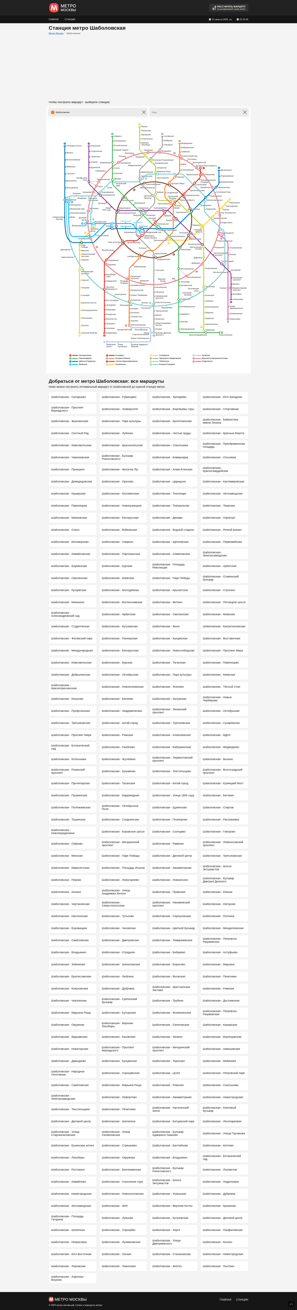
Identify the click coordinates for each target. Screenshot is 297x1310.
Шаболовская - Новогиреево (120, 879)
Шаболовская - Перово (66, 879)
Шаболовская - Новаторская (69, 1048)
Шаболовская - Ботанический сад (70, 747)
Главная (53, 19)
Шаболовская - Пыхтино (218, 1266)
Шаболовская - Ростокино (68, 1169)
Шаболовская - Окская (116, 1254)
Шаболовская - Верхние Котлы (172, 1205)
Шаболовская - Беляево (117, 698)
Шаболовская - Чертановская (70, 904)
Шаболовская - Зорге (166, 1230)
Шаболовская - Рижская (117, 735)
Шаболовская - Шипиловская (121, 964)
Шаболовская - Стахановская (171, 1254)
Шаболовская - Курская (117, 566)
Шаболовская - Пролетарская (70, 783)
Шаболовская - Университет (120, 409)
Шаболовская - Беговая (218, 795)
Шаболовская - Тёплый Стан (221, 686)
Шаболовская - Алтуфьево (220, 952)
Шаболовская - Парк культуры (121, 421)
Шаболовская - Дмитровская (120, 940)
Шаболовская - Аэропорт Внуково (67, 1278)
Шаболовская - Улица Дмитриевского (166, 1242)
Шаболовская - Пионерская (120, 638)
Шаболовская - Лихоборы (67, 1157)
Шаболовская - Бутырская (119, 1012)
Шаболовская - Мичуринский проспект (120, 844)
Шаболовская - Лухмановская (121, 1242)
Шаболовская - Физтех (167, 1266)
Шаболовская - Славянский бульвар (221, 578)
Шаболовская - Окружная (67, 1024)
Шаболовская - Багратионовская (224, 626)
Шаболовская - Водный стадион (173, 529)
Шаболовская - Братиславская (71, 976)
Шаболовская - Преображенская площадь (224, 445)
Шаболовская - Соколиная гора (122, 1181)
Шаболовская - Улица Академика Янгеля (116, 892)
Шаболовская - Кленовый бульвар (219, 1109)
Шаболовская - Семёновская (171, 553)
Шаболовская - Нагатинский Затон (170, 1109)
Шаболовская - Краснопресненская (64, 687)
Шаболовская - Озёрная (67, 843)
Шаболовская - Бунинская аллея (72, 1145)
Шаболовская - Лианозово (119, 1266)
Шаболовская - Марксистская (70, 867)
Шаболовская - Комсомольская (71, 445)
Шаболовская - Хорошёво (118, 1230)
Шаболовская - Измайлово (68, 1181)
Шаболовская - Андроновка (221, 1181)
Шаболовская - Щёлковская (170, 541)
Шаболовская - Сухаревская (221, 722)
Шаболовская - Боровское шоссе (123, 831)
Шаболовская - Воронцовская (222, 1036)
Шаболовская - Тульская (118, 916)
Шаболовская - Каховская (118, 1036)
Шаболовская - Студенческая (70, 626)
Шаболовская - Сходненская (120, 819)
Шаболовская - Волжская (168, 976)
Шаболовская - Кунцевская (68, 590)
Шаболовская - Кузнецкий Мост (223, 783)
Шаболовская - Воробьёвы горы (173, 409)
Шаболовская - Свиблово (118, 747)
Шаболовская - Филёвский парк (71, 638)
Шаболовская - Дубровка (118, 988)
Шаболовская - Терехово (168, 1061)
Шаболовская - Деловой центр (172, 855)
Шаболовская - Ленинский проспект (169, 711)
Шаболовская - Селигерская (170, 1024)
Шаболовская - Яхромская (68, 1266)
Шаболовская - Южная (217, 892)
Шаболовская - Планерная (169, 819)
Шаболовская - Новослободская (173, 650)
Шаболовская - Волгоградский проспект (222, 771)
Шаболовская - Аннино (66, 892)
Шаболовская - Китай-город (120, 722)
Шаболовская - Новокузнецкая (122, 505)
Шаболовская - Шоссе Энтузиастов (217, 868)
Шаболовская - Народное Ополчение (67, 1073)
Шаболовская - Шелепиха (118, 1121)
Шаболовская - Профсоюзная (70, 710)
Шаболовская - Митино (167, 602)
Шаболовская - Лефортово (119, 1097)
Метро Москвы (56, 33)
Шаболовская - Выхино (218, 759)
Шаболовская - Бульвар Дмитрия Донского (218, 880)
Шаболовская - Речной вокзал (222, 529)
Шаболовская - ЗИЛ (115, 1205)
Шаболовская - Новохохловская (123, 1193)
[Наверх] (291, 1304)
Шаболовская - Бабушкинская (171, 747)
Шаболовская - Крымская (219, 1205)
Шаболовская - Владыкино (68, 952)
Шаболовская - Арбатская (220, 566)
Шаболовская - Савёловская (70, 940)
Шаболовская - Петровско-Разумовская (220, 940)
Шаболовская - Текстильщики (171, 771)
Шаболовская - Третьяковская (70, 722)
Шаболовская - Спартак (218, 807)
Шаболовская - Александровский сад (65, 614)
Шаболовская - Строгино (219, 590)
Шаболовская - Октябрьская (120, 674)
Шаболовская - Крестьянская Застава (171, 988)
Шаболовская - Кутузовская (120, 626)
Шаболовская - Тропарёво (169, 397)
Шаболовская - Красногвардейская (215, 469)
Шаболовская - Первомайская (222, 541)
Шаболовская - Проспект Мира (223, 650)
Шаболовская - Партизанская (121, 553)
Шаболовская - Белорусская (120, 517)
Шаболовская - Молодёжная (120, 590)
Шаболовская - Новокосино (170, 879)
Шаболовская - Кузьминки (118, 771)
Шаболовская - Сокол (65, 529)
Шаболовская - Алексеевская (171, 735)
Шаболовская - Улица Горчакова (224, 1133)
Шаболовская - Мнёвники (219, 1061)
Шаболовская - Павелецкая (69, 505)
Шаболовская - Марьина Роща (71, 1012)
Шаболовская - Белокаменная (121, 1169)
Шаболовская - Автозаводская (223, 493)
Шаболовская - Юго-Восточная (71, 1254)
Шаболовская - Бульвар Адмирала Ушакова (168, 1133)
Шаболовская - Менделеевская (223, 928)
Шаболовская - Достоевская (221, 1000)
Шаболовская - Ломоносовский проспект (223, 844)
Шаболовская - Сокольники (170, 445)
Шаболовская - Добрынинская (70, 674)
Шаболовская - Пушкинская (69, 795)
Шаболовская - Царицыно (169, 481)
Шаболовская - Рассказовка (221, 819)
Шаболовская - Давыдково (68, 1061)
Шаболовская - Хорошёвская (121, 1073)
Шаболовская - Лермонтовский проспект (172, 759)
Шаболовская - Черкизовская (70, 457)
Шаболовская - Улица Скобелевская (116, 1133)
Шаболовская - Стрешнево (119, 1145)
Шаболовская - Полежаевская (70, 807)
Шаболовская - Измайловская (70, 553)
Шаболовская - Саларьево (68, 397)
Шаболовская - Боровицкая (69, 928)
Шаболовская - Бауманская (69, 566)
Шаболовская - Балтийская (170, 1145)
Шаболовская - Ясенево (168, 686)
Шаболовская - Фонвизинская (171, 1012)
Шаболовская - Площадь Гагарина (67, 1218)
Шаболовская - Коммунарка (170, 457)
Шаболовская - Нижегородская (223, 1097)
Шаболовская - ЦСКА (166, 1073)
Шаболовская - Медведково (221, 747)
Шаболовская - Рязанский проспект (68, 771)
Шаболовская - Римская (218, 988)
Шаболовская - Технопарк (169, 493)
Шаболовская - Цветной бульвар (173, 928)
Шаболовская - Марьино (219, 964)
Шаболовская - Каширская (68, 493)
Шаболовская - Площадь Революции (168, 566)
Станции (70, 19)
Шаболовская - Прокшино (68, 469)
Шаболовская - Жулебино (119, 759)
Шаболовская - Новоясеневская (123, 686)
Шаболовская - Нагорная (219, 904)
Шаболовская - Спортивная (221, 409)
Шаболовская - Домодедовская (71, 481)
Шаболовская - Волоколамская (122, 602)
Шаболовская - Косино (217, 1242)
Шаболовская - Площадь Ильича (123, 867)
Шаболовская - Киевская (118, 578)
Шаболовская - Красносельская (122, 445)
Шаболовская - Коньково (67, 698)
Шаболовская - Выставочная (221, 638)
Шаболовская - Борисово (168, 964)
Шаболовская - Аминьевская (221, 1048)
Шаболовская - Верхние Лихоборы (117, 1025)
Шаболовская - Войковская (119, 529)
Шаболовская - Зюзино (167, 1036)
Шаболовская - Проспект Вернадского (67, 409)
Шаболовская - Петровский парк (224, 1073)
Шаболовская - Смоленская (69, 578)
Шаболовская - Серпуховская (171, 916)
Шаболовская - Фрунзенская (69, 421)
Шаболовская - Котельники (68, 759)
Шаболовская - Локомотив (220, 1169)
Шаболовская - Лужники (117, 1217)
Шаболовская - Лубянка (117, 433)
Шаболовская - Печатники (220, 976)
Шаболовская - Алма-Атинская (172, 469)
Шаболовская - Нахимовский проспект (171, 904)
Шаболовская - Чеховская (119, 928)
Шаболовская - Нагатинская (69, 916)
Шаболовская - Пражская (168, 892)
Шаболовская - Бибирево (168, 952)
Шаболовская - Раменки (168, 843)
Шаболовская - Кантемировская (223, 481)
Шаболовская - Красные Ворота (223, 433)
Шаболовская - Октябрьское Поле (120, 807)
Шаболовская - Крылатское (170, 590)
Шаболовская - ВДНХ (217, 735)
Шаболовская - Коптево (218, 1145)
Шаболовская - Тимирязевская (172, 940)
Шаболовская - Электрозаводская (215, 554)
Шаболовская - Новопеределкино (63, 832)
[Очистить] (144, 112)
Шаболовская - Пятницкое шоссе (224, 602)
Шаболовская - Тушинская (68, 819)
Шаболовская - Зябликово (68, 964)
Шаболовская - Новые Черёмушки (217, 699)
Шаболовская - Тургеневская (171, 722)
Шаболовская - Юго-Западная (222, 397)
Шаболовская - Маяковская (69, 517)
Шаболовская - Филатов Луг (120, 469)
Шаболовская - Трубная (167, 1000)
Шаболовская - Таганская (169, 662)
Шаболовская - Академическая (122, 710)
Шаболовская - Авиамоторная (172, 867)
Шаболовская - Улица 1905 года (173, 795)
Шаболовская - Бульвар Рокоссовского (117, 457)
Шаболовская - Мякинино (67, 602)
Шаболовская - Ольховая (219, 457)
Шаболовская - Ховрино (117, 541)
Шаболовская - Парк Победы (171, 578)
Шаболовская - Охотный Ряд (70, 433)
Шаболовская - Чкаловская (69, 1000)
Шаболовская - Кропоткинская (172, 421)
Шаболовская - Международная (72, 650)
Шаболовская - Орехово (117, 481)
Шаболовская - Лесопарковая (222, 1121)
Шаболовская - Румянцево (119, 397)
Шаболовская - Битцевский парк (173, 1121)
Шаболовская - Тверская (219, 505)
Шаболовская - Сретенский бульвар (119, 1001)
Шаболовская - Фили (166, 626)
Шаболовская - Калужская (169, 698)
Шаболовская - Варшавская (69, 1036)
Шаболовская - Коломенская (120, 493)
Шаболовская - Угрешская (169, 1193)
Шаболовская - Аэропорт (219, 517)
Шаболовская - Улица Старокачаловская (65, 1133)
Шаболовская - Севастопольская (113, 904)
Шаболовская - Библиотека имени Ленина (220, 421)
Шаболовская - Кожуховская (69, 988)
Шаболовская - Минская (67, 855)
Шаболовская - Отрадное (118, 952)
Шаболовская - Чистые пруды (171, 433)
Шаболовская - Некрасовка (69, 1242)
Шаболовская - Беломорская (70, 541)
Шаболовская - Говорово (219, 831)
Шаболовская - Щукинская (169, 807)
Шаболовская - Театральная (170, 505)
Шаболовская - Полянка (218, 916)
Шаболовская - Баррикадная (120, 795)
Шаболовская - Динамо (167, 517)
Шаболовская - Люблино (118, 976)
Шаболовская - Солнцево (169, 831)
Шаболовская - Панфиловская (223, 1230)
